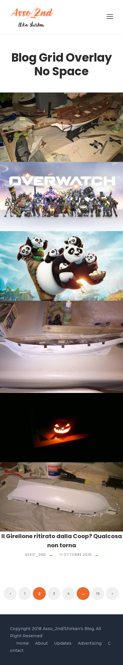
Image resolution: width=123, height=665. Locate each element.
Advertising (90, 643)
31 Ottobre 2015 (77, 444)
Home (22, 643)
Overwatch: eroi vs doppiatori (63, 204)
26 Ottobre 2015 (78, 513)
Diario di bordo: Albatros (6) (63, 135)
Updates (63, 643)
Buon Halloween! (63, 435)
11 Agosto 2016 (77, 143)
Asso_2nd (38, 143)
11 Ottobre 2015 (75, 554)
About (41, 643)
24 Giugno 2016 (78, 213)
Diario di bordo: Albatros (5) (63, 366)
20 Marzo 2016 (78, 282)
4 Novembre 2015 (78, 375)
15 (98, 593)
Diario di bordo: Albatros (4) (63, 504)
